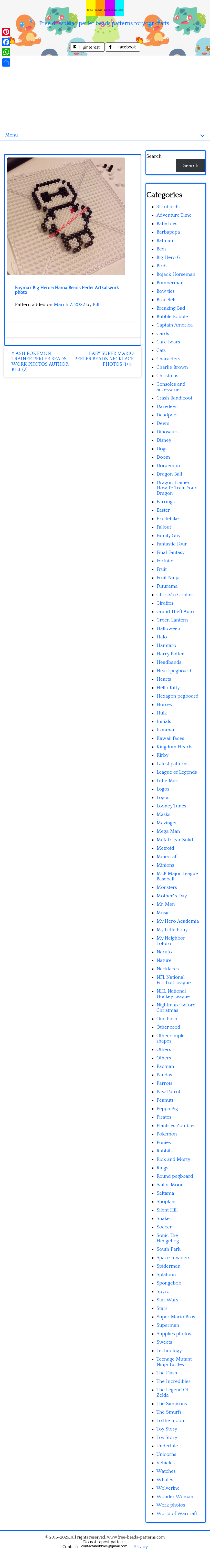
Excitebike (167, 518)
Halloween (168, 628)
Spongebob (168, 1283)
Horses (164, 704)
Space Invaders (173, 1257)
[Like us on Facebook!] (123, 50)
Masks (163, 814)
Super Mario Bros (175, 1317)
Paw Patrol (168, 1091)
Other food (168, 1027)
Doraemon (168, 465)
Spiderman (168, 1266)
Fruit (161, 569)
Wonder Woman (174, 1496)
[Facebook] (6, 42)
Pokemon (166, 1134)
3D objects (168, 206)
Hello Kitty (168, 687)
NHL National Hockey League (173, 993)
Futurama (167, 586)
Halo (161, 637)
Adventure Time (174, 215)
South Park (168, 1249)
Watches (166, 1471)
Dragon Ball (169, 474)
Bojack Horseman (175, 274)
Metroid (165, 848)
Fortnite (164, 561)
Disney (163, 440)
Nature (164, 960)
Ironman (166, 730)
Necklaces (167, 969)
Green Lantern (172, 620)
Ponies (163, 1142)
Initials (163, 721)
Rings (162, 1168)
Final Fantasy (170, 552)
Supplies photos (173, 1333)
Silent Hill (167, 1210)
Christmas (167, 375)
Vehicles (165, 1463)
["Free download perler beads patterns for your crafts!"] (105, 8)
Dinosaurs (167, 432)
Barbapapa (168, 232)
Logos (162, 789)
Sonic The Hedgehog (167, 1238)
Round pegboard (174, 1176)
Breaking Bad (170, 308)
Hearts (163, 679)
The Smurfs (169, 1412)
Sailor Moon (170, 1184)
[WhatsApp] (6, 52)
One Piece (167, 1019)
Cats (161, 350)
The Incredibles (173, 1381)
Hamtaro (166, 645)
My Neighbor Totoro (170, 940)
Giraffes (164, 603)
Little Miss (167, 780)
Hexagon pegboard (177, 696)
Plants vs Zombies (175, 1125)
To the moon (170, 1420)
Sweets (164, 1342)
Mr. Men (165, 904)
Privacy (141, 1546)
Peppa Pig (167, 1108)
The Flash (166, 1373)
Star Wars (167, 1300)
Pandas (164, 1075)
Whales (164, 1479)
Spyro (163, 1291)
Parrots (164, 1083)
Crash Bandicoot (174, 398)
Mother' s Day (171, 896)
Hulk (161, 713)
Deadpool (167, 415)
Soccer (164, 1227)
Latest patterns (172, 763)
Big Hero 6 (168, 257)
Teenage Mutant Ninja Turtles (174, 1361)
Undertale (167, 1446)
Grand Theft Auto (175, 611)
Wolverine (168, 1488)
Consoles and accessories (170, 387)
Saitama (165, 1193)
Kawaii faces (170, 738)
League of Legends (176, 772)
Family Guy (168, 535)
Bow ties (165, 291)
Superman (167, 1325)
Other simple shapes (170, 1038)
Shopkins (166, 1201)
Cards (162, 333)
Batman (164, 240)
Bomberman (170, 283)
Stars (161, 1308)
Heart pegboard (173, 670)
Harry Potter (170, 654)
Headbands (168, 662)
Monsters (166, 887)
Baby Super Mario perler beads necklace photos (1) (104, 359)
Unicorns (166, 1454)
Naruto (164, 952)
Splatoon (166, 1274)
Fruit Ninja (168, 578)
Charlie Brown (172, 367)
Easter (163, 510)
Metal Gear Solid (174, 840)
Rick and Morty (173, 1159)
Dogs (161, 448)
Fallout (163, 527)
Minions (165, 865)
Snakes (164, 1218)
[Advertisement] (105, 91)
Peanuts (165, 1100)
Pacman (165, 1066)
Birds (161, 266)
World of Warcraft (176, 1513)
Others (163, 1049)
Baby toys (166, 223)
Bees (161, 249)
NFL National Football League (173, 980)
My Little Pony (172, 929)
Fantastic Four (171, 544)
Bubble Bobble (172, 316)
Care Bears (168, 342)
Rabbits (164, 1151)
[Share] (6, 62)
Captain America (174, 325)
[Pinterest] (6, 32)
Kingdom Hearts (174, 747)
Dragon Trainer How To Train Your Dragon (176, 488)
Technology (169, 1350)
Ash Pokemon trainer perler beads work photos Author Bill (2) (40, 361)
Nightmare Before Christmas (175, 1007)
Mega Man (168, 831)
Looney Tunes (171, 806)
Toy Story (166, 1429)
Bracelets (166, 299)
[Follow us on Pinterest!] (88, 50)
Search (154, 156)
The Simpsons (171, 1403)
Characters (168, 359)
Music (163, 912)
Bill (96, 304)
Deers (162, 423)
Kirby (162, 755)
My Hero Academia (177, 921)
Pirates (163, 1117)
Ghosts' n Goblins (175, 594)
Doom (163, 457)
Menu (11, 135)
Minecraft (167, 856)
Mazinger (166, 823)
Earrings (165, 501)
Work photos (170, 1505)
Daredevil (167, 406)
